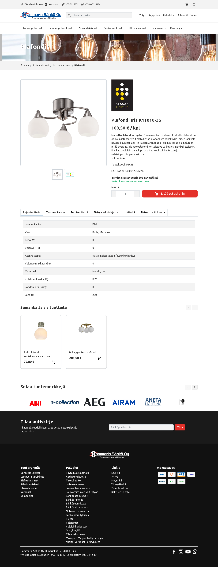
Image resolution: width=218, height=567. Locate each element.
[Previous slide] (188, 307)
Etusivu (24, 65)
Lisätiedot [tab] (129, 212)
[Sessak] (122, 95)
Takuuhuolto (73, 480)
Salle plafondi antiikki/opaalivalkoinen (37, 354)
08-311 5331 (90, 554)
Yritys (142, 15)
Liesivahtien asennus (78, 488)
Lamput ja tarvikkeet (61, 28)
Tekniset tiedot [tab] (79, 212)
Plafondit (80, 65)
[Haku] (69, 15)
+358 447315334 (92, 4)
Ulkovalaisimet (138, 28)
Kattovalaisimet (62, 65)
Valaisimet (72, 522)
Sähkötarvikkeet (113, 28)
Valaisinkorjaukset (76, 526)
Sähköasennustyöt (76, 495)
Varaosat (158, 28)
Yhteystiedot (118, 484)
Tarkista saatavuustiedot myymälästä (135, 177)
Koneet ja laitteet (33, 28)
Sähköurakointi (74, 499)
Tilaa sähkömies (187, 15)
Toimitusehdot (120, 488)
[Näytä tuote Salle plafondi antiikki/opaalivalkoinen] (41, 331)
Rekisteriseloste (120, 492)
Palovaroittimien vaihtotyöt (82, 492)
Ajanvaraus (53, 4)
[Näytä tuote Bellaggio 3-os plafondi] (86, 331)
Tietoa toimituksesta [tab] (153, 212)
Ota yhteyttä (73, 530)
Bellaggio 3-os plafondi (82, 352)
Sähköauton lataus (77, 507)
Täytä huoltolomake (33, 4)
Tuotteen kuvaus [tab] (55, 212)
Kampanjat (177, 28)
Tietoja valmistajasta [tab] (106, 212)
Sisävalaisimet (88, 28)
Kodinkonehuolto (76, 476)
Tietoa (70, 518)
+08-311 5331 (71, 4)
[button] (195, 387)
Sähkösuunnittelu (76, 503)
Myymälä (154, 15)
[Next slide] (195, 307)
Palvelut (167, 15)
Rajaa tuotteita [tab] (32, 212)
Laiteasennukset (75, 484)
